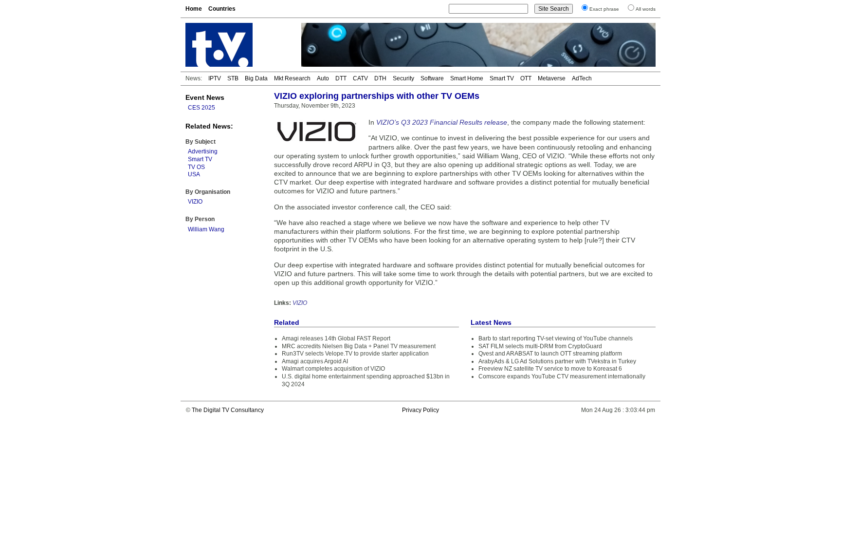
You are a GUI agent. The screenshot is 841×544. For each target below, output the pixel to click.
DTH (380, 78)
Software (432, 78)
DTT (341, 78)
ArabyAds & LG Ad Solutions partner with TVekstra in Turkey (557, 361)
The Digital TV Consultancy (228, 410)
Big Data (256, 78)
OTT (525, 78)
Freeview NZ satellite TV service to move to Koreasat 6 (550, 368)
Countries (222, 8)
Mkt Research (292, 78)
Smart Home (466, 78)
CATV (360, 78)
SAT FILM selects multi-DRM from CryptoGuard (540, 346)
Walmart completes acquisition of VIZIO (333, 368)
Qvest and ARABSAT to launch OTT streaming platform (550, 353)
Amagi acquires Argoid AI (315, 361)
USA (194, 174)
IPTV (214, 78)
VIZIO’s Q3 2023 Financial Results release (441, 122)
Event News (204, 97)
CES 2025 (201, 107)
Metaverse (552, 78)
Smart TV (502, 78)
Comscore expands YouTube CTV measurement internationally (561, 376)
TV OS (196, 167)
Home (193, 8)
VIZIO (195, 201)
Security (403, 78)
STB (232, 78)
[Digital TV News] (237, 45)
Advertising (203, 151)
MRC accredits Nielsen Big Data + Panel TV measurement (359, 346)
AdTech (582, 78)
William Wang (206, 229)
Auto (323, 78)
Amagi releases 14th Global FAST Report (336, 338)
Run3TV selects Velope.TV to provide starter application (355, 353)
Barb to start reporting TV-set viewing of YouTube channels (555, 338)
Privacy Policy (420, 410)
